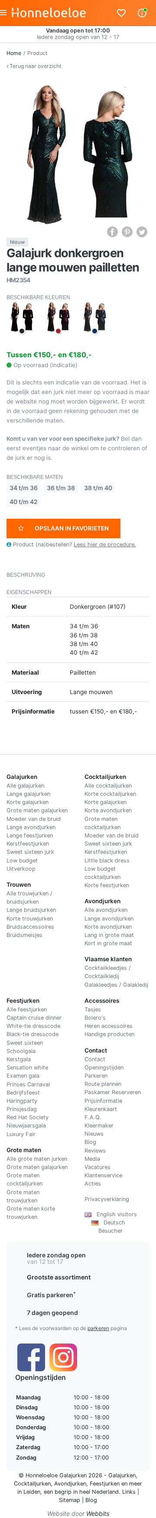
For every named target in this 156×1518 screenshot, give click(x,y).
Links (129, 1492)
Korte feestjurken (106, 885)
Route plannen (102, 1084)
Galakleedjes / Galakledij (116, 985)
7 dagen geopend (52, 1312)
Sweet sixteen (24, 1043)
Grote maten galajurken (37, 810)
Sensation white (27, 1067)
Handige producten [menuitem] (109, 1034)
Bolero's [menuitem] (95, 1017)
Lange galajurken (28, 794)
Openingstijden (104, 1067)
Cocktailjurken (32, 1483)
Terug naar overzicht (34, 66)
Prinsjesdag (21, 1109)
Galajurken (122, 1475)
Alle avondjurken (105, 910)
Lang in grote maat (109, 935)
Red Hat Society (27, 1117)
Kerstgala (18, 1059)
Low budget (22, 860)
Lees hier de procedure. (105, 544)
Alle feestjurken (26, 1009)
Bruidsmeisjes (24, 935)
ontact (96, 1059)
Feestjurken (105, 1483)
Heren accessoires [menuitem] (108, 1026)
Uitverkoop (21, 869)
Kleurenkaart (100, 1109)
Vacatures (97, 1167)
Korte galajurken (27, 802)
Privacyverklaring (106, 1199)
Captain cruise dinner (34, 1017)
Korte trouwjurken (29, 918)
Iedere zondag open (56, 1255)
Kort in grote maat (108, 943)
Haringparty (21, 1101)
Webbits (97, 1513)
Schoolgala (21, 1051)
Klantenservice (103, 1175)
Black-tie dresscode (32, 1034)
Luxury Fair (21, 1134)
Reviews (95, 1150)
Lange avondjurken (30, 827)
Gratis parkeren (51, 1294)
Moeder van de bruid (33, 819)
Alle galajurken (25, 785)
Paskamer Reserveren (112, 1092)
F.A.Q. (92, 1117)
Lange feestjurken (29, 835)
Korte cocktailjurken (110, 794)
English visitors (114, 1214)
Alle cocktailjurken (108, 785)
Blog (90, 1142)
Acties (92, 1183)
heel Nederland (99, 1492)
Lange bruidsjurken (31, 910)
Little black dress (107, 860)
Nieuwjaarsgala (26, 1125)
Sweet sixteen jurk (30, 852)
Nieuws (94, 1133)
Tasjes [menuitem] (92, 1009)
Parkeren (95, 1075)
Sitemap (69, 1500)
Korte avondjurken (108, 810)
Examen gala (22, 1075)
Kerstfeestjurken (27, 843)
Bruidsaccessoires (30, 927)
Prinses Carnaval (28, 1084)
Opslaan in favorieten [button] (72, 528)
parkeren (98, 1328)
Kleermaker (99, 1125)
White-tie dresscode (33, 1026)
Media (92, 1159)
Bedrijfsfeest (23, 1092)
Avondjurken (70, 1483)
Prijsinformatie (103, 1101)
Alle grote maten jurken (36, 1159)
